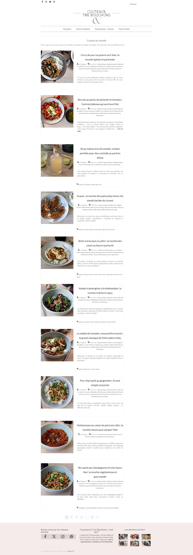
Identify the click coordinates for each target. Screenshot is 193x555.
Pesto (89, 369)
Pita (111, 229)
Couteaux (83, 64)
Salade (93, 369)
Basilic (80, 369)
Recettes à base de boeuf (111, 207)
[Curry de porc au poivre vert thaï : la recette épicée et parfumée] (57, 67)
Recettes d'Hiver (110, 68)
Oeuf (114, 274)
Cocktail (93, 184)
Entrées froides (114, 111)
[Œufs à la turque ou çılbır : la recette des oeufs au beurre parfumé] (57, 253)
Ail (83, 229)
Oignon (104, 229)
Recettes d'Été (101, 68)
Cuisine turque (101, 274)
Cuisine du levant (93, 274)
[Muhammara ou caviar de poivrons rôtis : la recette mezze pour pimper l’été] (57, 437)
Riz (101, 508)
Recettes (114, 66)
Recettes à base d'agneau (98, 207)
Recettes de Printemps (110, 113)
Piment (118, 274)
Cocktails (100, 162)
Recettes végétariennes (112, 254)
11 (92, 517)
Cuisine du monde (111, 64)
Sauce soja (104, 508)
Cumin (96, 229)
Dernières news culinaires (105, 66)
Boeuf (86, 229)
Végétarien (116, 508)
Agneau (80, 229)
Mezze (111, 274)
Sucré (100, 184)
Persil (107, 229)
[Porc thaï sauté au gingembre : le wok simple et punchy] (57, 392)
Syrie (113, 229)
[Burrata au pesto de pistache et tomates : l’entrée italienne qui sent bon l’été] (57, 111)
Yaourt (78, 277)
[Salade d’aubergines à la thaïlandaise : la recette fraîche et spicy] (57, 300)
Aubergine (81, 322)
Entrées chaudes (81, 207)
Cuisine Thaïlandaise (95, 322)
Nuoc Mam (108, 322)
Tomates (97, 369)
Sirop (96, 184)
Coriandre (91, 229)
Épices (99, 229)
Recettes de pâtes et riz (110, 485)
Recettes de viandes (103, 71)
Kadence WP (71, 551)
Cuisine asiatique (101, 64)
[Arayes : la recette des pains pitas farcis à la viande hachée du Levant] (57, 208)
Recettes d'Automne (91, 68)
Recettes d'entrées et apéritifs (87, 113)
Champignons (82, 508)
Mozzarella (85, 369)
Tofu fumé (110, 508)
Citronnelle (87, 184)
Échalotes (103, 322)
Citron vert (81, 184)
